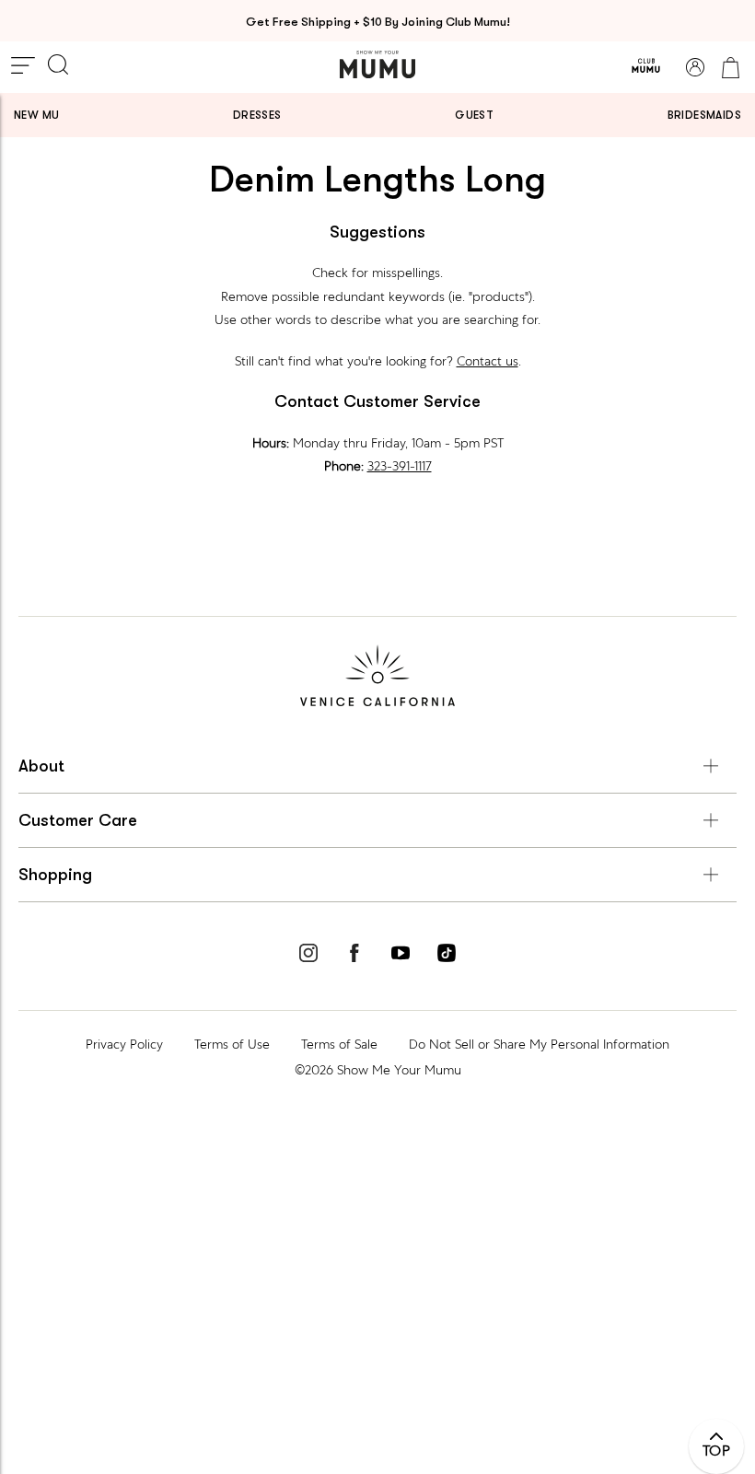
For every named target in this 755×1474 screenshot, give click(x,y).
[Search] (58, 66)
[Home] (377, 64)
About (41, 766)
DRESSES (257, 115)
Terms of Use (232, 1044)
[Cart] (730, 67)
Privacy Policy (124, 1044)
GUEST (474, 115)
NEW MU (36, 115)
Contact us (487, 361)
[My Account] (695, 67)
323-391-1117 (399, 466)
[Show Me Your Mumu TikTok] (447, 956)
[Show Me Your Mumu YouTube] (401, 956)
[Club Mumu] (646, 67)
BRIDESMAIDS (704, 115)
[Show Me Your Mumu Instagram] (308, 956)
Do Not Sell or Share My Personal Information (539, 1044)
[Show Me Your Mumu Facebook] (354, 956)
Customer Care (77, 820)
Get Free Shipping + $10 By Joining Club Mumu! (378, 22)
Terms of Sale (339, 1044)
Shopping (55, 874)
